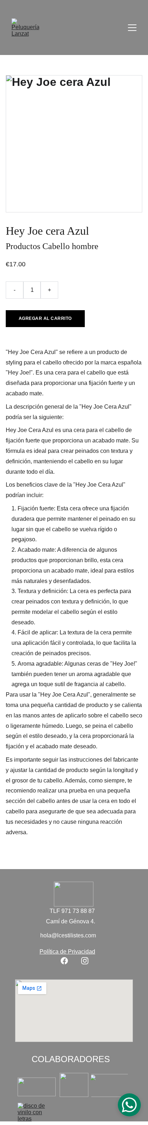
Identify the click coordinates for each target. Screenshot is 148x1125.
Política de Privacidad (67, 952)
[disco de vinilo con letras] (37, 1112)
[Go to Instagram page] (84, 960)
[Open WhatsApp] (129, 1104)
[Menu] (132, 27)
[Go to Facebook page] (64, 960)
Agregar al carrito (45, 318)
